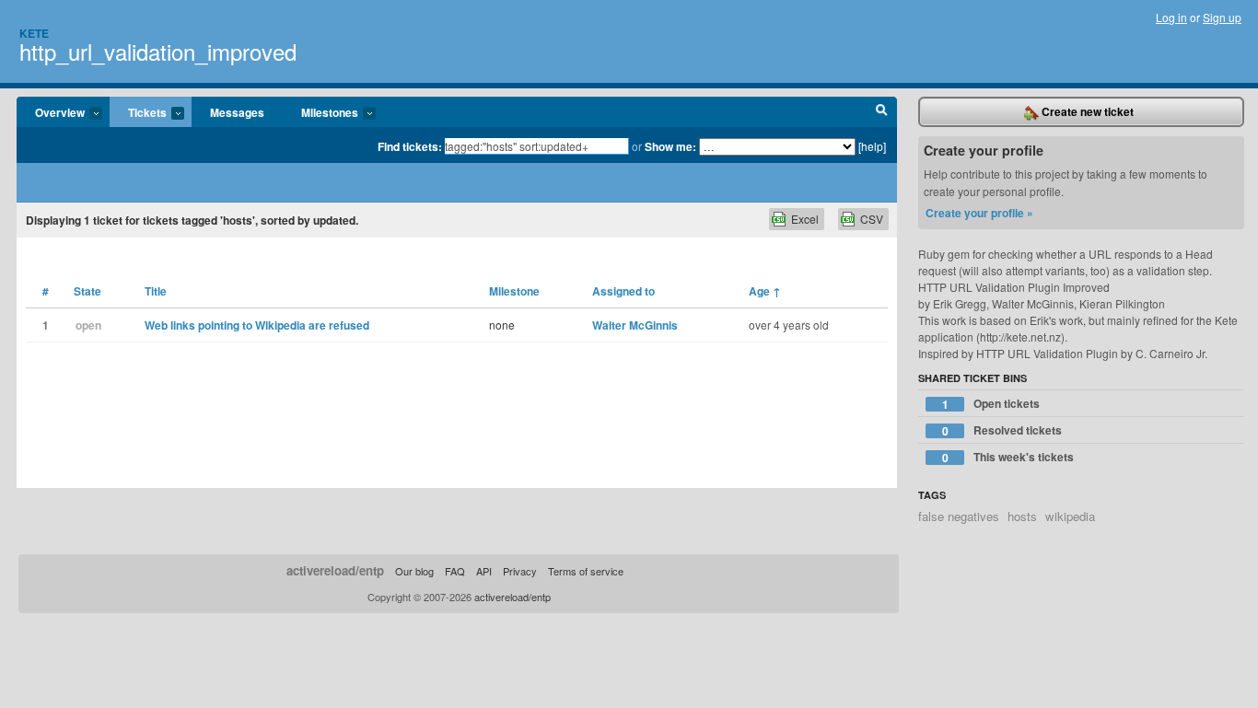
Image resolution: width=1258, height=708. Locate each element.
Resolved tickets (1002, 430)
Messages (237, 112)
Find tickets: (410, 146)
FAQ (455, 570)
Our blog (414, 570)
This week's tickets (1008, 457)
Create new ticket (1086, 111)
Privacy (520, 570)
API (484, 570)
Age (765, 291)
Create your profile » (979, 212)
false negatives (958, 516)
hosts (1022, 516)
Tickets (138, 113)
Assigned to (623, 291)
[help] (872, 146)
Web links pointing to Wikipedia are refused (257, 325)
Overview (51, 113)
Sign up (1222, 17)
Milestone (514, 291)
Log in (1171, 17)
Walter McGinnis (635, 325)
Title (156, 291)
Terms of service (585, 570)
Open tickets (991, 403)
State (87, 291)
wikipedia (1070, 516)
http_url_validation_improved (158, 51)
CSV (871, 218)
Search (882, 112)
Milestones (320, 113)
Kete (34, 33)
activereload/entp (335, 570)
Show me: (670, 146)
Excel (805, 218)
